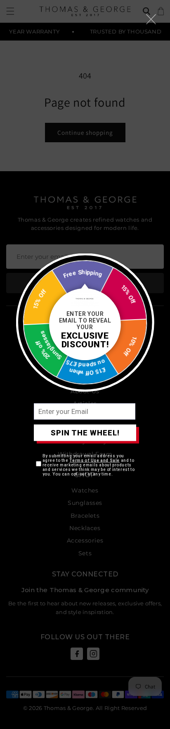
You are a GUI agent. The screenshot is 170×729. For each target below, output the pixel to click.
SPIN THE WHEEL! (85, 432)
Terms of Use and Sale (94, 460)
